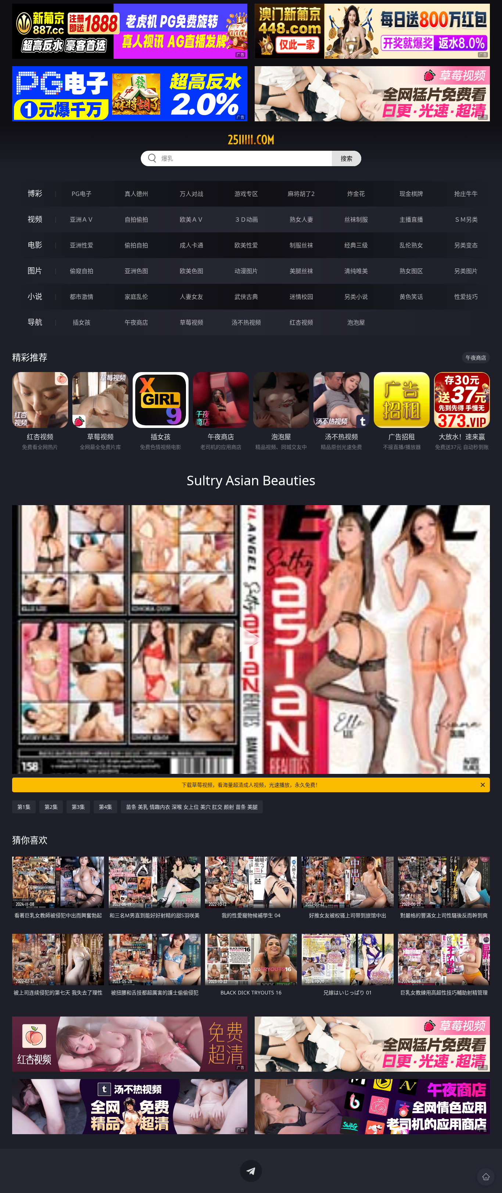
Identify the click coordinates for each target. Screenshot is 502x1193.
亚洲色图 (136, 271)
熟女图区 (411, 271)
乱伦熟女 (411, 245)
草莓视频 (191, 322)
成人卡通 (191, 245)
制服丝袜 (301, 245)
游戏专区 (246, 194)
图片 (35, 271)
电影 (35, 245)
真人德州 (136, 194)
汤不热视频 (246, 322)
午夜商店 (136, 322)
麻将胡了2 (301, 194)
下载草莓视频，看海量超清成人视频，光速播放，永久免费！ (251, 784)
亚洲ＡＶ (81, 219)
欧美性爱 (246, 245)
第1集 (24, 806)
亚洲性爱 (81, 245)
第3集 (78, 806)
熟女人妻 (301, 219)
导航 (35, 322)
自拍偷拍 (136, 219)
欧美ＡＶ (191, 219)
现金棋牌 (411, 194)
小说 (35, 296)
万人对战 (191, 194)
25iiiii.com (251, 139)
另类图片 (466, 271)
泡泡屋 (356, 322)
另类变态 (466, 245)
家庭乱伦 (136, 297)
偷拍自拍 (136, 245)
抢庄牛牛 (466, 194)
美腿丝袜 (301, 271)
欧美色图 (191, 271)
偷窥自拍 (81, 271)
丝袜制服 (356, 219)
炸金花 (356, 194)
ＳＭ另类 (466, 219)
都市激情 (81, 297)
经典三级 (356, 245)
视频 (35, 219)
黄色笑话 (411, 297)
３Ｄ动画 (246, 219)
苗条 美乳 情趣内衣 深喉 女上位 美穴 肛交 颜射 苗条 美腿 (192, 806)
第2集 (51, 806)
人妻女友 (191, 297)
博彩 (35, 194)
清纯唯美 (356, 271)
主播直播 (411, 219)
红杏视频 (301, 322)
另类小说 (356, 297)
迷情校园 (301, 297)
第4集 (105, 806)
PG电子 (82, 194)
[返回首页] (486, 1177)
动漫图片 (246, 271)
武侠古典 (246, 297)
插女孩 (81, 322)
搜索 (346, 158)
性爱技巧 (466, 297)
